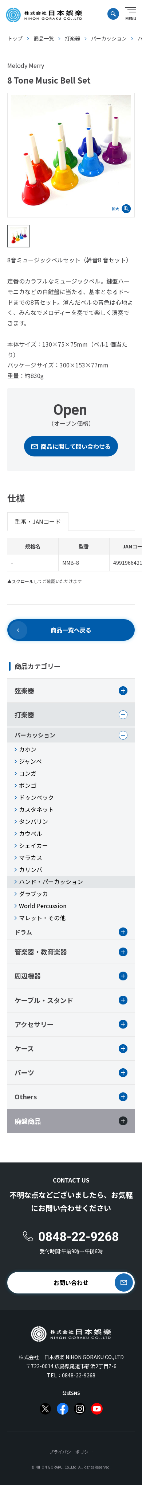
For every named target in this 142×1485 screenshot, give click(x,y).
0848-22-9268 (78, 1375)
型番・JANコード (38, 521)
